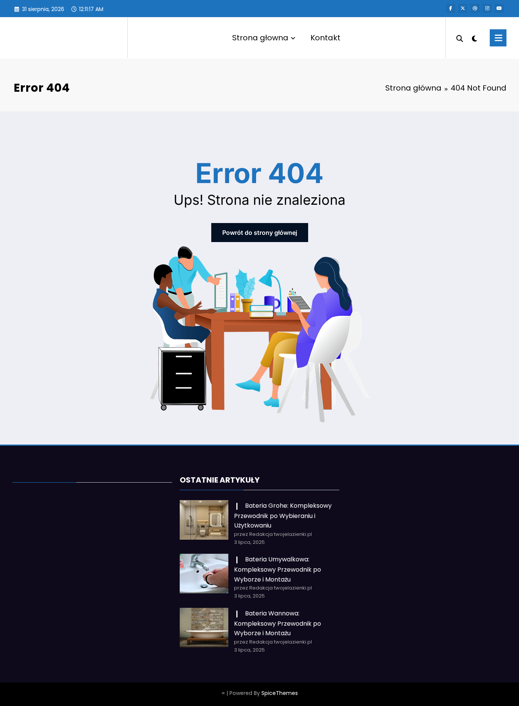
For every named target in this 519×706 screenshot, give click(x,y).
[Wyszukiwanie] (459, 37)
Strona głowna (260, 37)
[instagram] (487, 8)
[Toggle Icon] (498, 37)
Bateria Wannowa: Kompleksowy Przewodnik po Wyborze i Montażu (277, 623)
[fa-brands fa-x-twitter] (462, 8)
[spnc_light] (474, 37)
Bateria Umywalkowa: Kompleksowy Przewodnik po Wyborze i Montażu (277, 569)
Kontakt (325, 37)
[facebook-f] (450, 8)
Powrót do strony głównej (259, 232)
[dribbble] (474, 8)
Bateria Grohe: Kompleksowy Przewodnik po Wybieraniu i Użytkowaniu (283, 515)
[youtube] (499, 8)
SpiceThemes (279, 693)
